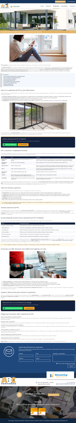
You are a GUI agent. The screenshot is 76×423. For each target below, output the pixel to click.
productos (38, 402)
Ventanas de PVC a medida (13, 341)
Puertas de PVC (55, 404)
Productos (56, 6)
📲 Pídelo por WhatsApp (10, 144)
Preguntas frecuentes (8, 85)
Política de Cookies (29, 420)
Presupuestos (60, 1)
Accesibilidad (47, 420)
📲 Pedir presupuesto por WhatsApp (13, 308)
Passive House (20, 404)
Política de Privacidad (70, 363)
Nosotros (48, 6)
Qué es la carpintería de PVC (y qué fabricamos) (14, 76)
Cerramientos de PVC (32, 404)
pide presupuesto (53, 395)
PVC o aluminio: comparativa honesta (12, 77)
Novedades (64, 6)
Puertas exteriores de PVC (9, 80)
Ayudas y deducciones (8, 84)
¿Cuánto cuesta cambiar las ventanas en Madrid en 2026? (47, 244)
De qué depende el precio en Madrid (12, 81)
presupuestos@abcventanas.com (66, 384)
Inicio (42, 6)
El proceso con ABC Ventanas (10, 82)
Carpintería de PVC (44, 404)
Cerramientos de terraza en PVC (59, 341)
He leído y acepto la (66, 363)
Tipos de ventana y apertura (10, 79)
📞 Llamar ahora (23, 144)
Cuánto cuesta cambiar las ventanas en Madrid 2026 (31, 341)
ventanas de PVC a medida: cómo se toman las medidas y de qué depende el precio (36, 202)
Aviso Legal (10, 420)
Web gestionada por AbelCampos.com (59, 420)
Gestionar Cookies (39, 420)
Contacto (72, 6)
